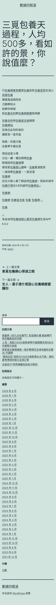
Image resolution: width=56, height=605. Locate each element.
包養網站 (7, 125)
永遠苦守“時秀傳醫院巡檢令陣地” (20, 364)
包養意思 (40, 90)
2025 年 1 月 (9, 478)
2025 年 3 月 (9, 469)
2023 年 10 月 (10, 543)
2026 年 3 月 (9, 414)
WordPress (19, 593)
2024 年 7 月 (9, 506)
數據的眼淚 (28, 5)
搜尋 (4, 315)
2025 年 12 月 (10, 427)
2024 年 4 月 (9, 520)
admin (10, 249)
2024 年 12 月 (10, 483)
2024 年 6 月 (9, 510)
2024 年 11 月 (9, 487)
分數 (4, 570)
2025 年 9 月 (9, 441)
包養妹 (17, 219)
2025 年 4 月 (9, 464)
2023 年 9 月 (9, 547)
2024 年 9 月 (9, 497)
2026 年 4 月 (9, 409)
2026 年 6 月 (9, 400)
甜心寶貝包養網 (30, 219)
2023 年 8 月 (9, 552)
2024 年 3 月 (9, 524)
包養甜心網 (17, 167)
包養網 (17, 163)
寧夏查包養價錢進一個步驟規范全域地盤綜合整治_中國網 (27, 351)
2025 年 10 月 (10, 437)
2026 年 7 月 (9, 395)
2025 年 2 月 (9, 474)
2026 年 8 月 (9, 391)
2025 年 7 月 (9, 450)
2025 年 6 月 (9, 455)
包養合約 (10, 113)
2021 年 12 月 (9, 557)
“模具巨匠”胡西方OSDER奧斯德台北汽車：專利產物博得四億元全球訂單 (28, 358)
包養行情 (7, 185)
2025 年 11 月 (9, 432)
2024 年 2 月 (9, 529)
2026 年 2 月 (9, 418)
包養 (26, 90)
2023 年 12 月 (10, 538)
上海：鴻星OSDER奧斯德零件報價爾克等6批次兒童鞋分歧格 (27, 344)
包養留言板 (22, 121)
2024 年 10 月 (10, 492)
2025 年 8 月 (9, 446)
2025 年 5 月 (9, 460)
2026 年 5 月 (9, 404)
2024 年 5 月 (9, 515)
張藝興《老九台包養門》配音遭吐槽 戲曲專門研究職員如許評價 (27, 337)
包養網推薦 (25, 113)
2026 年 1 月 (9, 423)
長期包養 (7, 95)
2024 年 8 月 (9, 501)
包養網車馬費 (13, 90)
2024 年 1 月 (9, 533)
